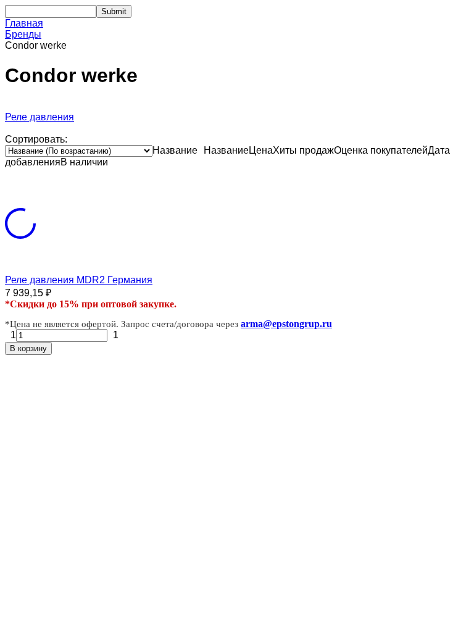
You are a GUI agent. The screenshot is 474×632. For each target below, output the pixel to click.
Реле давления (39, 117)
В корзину (28, 348)
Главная (24, 23)
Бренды (23, 34)
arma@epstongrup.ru (286, 323)
